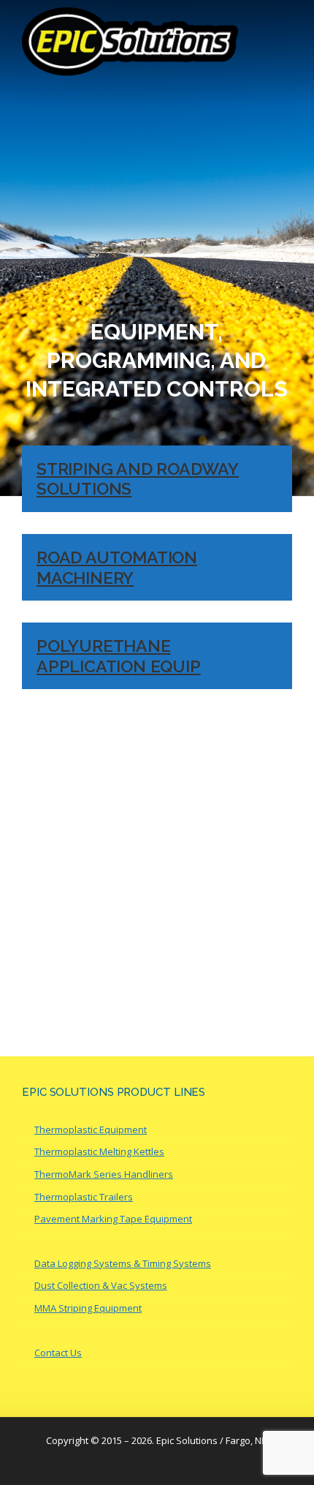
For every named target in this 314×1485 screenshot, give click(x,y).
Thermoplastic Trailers (83, 1196)
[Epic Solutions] (130, 41)
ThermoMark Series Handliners (103, 1174)
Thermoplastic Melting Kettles (99, 1151)
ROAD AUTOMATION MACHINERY (117, 567)
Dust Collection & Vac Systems (100, 1285)
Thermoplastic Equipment (90, 1129)
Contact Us (58, 1352)
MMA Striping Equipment (88, 1308)
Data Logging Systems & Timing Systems (122, 1263)
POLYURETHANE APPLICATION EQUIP (119, 656)
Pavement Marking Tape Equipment (113, 1218)
